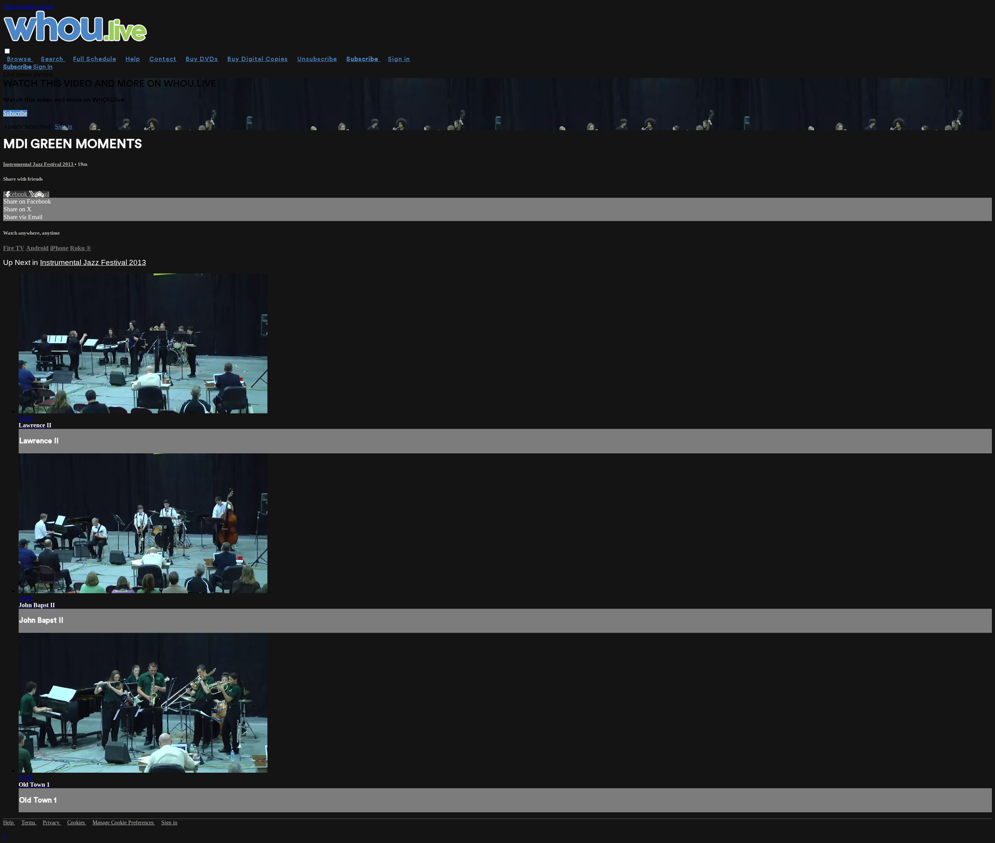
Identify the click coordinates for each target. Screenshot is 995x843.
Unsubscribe (317, 59)
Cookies (76, 823)
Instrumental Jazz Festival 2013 (39, 164)
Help (133, 59)
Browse (20, 59)
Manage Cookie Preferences (124, 823)
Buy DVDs (202, 59)
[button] (7, 51)
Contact (162, 59)
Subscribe (15, 113)
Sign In (42, 67)
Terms (29, 823)
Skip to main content (28, 6)
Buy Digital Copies (257, 59)
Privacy (52, 823)
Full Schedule (94, 59)
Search (53, 59)
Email (42, 194)
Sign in (399, 59)
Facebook (16, 194)
